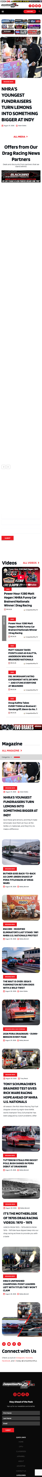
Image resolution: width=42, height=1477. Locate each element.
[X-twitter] (19, 1344)
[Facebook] (36, 5)
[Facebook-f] (14, 1344)
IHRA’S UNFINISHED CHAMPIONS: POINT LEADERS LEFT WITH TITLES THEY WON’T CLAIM (20, 1285)
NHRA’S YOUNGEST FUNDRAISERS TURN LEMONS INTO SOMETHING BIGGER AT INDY (20, 104)
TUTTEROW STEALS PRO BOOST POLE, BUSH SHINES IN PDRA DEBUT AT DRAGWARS (20, 1163)
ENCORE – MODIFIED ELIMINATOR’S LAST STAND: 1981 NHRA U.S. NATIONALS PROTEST (20, 932)
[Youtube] (33, 5)
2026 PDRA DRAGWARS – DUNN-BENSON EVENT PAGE (20, 1035)
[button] (2, 11)
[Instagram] (30, 5)
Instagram (20, 1357)
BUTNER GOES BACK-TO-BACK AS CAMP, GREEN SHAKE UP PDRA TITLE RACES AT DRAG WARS (19, 878)
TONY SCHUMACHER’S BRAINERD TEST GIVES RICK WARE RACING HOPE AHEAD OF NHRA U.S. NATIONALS (20, 1093)
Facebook (6, 1361)
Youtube (29, 1357)
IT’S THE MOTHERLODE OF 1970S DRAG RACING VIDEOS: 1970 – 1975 (20, 1217)
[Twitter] (39, 5)
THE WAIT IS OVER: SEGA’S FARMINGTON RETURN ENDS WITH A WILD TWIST (18, 984)
